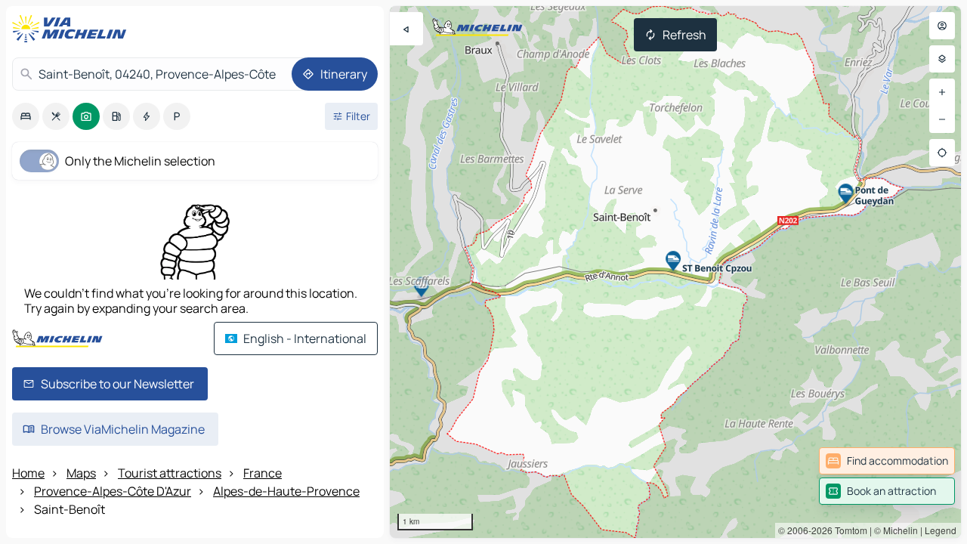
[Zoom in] (942, 92)
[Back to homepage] (72, 28)
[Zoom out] (942, 119)
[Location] (942, 152)
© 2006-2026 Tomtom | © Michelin (848, 530)
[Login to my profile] (942, 25)
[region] (675, 272)
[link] (887, 460)
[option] (25, 116)
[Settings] (942, 59)
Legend (940, 530)
